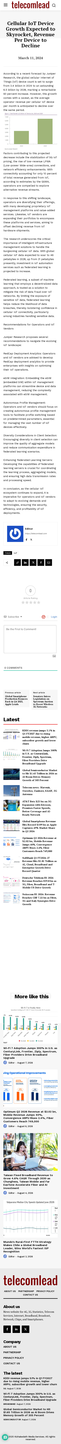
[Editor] (15, 534)
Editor (29, 528)
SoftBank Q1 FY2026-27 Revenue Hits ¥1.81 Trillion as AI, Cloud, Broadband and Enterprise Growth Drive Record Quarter (39, 864)
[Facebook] (26, 539)
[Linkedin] (25, 562)
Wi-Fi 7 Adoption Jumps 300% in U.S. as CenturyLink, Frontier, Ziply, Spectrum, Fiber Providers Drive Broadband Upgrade (39, 757)
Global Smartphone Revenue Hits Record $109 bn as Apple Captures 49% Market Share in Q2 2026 (39, 826)
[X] (31, 539)
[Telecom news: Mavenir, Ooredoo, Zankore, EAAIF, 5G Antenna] (11, 790)
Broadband (9, 1404)
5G (4, 1388)
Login (53, 616)
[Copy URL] (17, 562)
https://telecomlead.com (36, 533)
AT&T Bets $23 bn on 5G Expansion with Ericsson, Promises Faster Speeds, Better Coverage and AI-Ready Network (36, 808)
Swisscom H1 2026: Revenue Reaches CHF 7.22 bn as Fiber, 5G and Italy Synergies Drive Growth (39, 899)
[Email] (48, 562)
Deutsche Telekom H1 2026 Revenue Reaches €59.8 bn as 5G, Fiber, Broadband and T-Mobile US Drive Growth (39, 882)
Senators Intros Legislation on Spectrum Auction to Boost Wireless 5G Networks (43, 701)
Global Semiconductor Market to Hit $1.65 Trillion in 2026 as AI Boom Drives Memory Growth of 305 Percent (39, 775)
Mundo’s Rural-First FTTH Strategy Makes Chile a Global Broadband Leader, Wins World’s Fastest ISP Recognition (27, 1246)
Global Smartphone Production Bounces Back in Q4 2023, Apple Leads (16, 700)
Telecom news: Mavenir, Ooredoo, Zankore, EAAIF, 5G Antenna (39, 791)
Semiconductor (12, 1419)
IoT (15, 553)
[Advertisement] (30, 941)
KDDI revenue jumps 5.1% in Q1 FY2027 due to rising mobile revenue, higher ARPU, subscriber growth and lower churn (39, 737)
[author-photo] (5, 1063)
